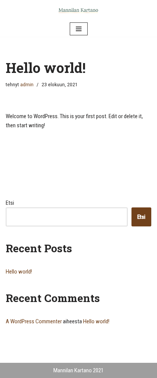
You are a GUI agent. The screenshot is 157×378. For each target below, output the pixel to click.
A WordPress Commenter (34, 321)
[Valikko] (79, 28)
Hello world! (19, 271)
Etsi (10, 202)
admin (27, 84)
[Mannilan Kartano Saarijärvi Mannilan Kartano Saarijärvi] (78, 10)
